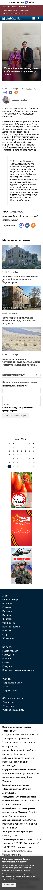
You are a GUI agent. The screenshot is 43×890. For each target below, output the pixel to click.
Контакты (7, 647)
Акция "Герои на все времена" (14, 13)
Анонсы (6, 595)
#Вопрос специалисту (13, 710)
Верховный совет (22, 10)
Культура (7, 611)
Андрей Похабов (19, 100)
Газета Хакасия (10, 651)
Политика (7, 630)
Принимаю (9, 885)
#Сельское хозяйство (13, 698)
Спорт (5, 634)
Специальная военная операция (16, 7)
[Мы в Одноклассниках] (16, 92)
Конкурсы (7, 666)
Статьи (6, 662)
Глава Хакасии (9, 10)
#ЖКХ (5, 686)
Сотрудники (8, 654)
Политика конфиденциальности (18, 670)
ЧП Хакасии (8, 638)
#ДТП (5, 694)
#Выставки (8, 706)
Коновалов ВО (16, 211)
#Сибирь (6, 679)
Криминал (7, 607)
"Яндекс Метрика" (15, 870)
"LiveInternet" (27, 870)
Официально (8, 622)
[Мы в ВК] (10, 92)
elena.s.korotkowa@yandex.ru (16, 851)
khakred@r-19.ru (10, 835)
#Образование (9, 690)
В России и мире (10, 599)
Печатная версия (11, 626)
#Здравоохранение (12, 682)
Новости (6, 658)
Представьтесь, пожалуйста (14, 386)
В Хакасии (7, 603)
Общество (31, 89)
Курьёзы (6, 615)
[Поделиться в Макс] (5, 92)
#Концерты (8, 702)
